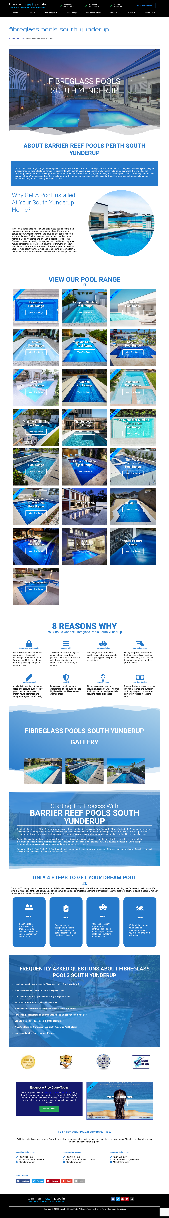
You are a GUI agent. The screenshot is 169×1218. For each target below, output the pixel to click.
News (130, 13)
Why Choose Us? (92, 13)
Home (15, 13)
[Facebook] (113, 1199)
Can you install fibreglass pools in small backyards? (39, 1021)
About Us (113, 13)
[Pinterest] (127, 1199)
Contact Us (148, 13)
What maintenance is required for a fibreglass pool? (39, 990)
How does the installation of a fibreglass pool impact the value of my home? (51, 1015)
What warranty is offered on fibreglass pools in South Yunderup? (45, 1008)
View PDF (120, 1103)
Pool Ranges (49, 13)
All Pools (29, 13)
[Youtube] (123, 1199)
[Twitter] (118, 1199)
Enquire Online (49, 1108)
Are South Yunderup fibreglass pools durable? (36, 1002)
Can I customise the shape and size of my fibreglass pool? (42, 996)
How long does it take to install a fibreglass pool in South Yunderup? (47, 984)
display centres (52, 1092)
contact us (66, 1092)
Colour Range (71, 13)
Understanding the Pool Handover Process (35, 1033)
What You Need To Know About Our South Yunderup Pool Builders (46, 1027)
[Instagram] (132, 1199)
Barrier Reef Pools (17, 38)
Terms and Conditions (117, 1209)
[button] (26, 771)
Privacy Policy (101, 1209)
